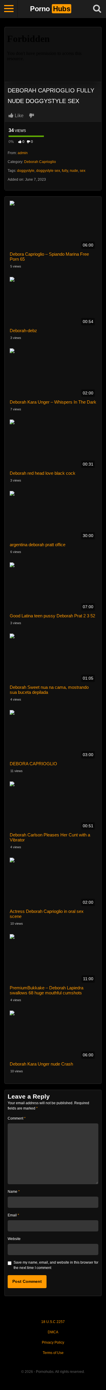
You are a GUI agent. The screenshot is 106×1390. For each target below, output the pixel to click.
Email (13, 1215)
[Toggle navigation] (9, 9)
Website (14, 1239)
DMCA (53, 1332)
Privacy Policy (53, 1342)
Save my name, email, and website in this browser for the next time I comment (56, 1265)
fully (65, 171)
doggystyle (25, 171)
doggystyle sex (48, 171)
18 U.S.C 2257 (53, 1322)
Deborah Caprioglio (40, 162)
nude (74, 171)
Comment (17, 1118)
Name (14, 1192)
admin (23, 153)
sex (82, 171)
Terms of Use (53, 1353)
